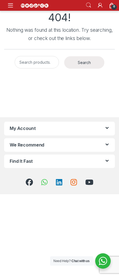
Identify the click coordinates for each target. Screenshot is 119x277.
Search (89, 5)
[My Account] (100, 5)
